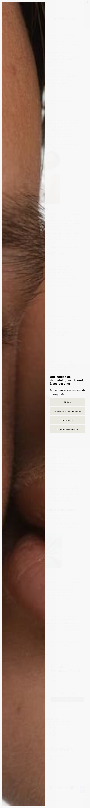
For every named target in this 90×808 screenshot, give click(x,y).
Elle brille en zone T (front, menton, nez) (68, 411)
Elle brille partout (67, 420)
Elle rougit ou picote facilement (67, 429)
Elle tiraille (67, 402)
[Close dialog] (88, 2)
